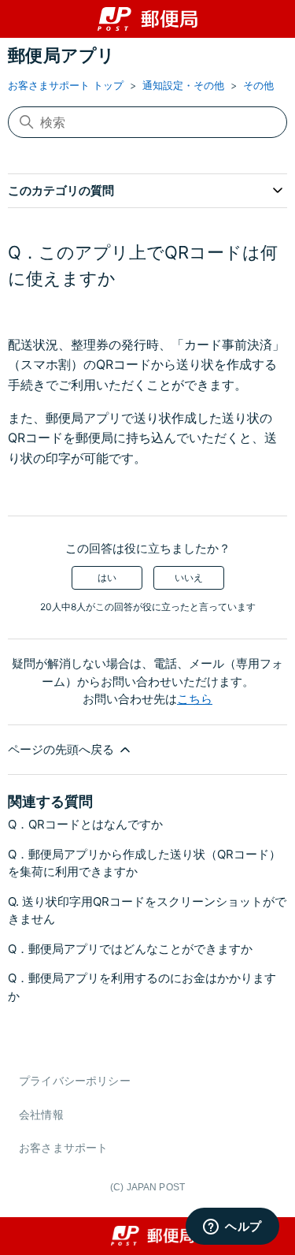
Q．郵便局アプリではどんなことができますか (130, 948)
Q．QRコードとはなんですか (85, 824)
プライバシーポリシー (75, 1080)
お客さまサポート (63, 1147)
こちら (194, 698)
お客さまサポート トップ (66, 85)
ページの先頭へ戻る (62, 749)
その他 (258, 85)
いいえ (189, 577)
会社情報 (41, 1114)
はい (107, 577)
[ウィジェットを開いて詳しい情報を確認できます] (232, 1227)
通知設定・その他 (183, 85)
